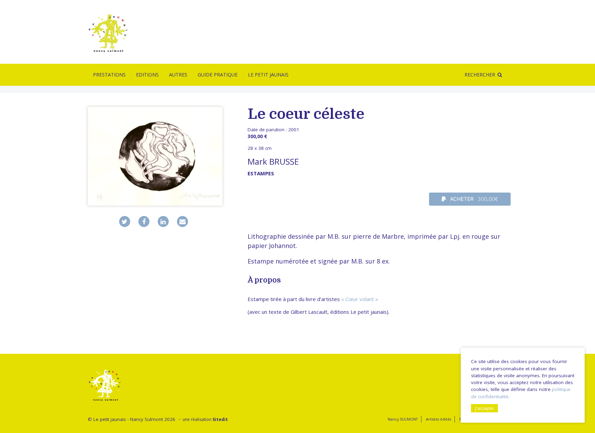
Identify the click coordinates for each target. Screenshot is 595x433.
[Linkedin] (163, 221)
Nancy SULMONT (403, 419)
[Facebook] (143, 221)
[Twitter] (124, 221)
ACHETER (474, 199)
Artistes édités (438, 419)
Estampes (261, 173)
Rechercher (479, 74)
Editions (147, 74)
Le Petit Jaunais (268, 74)
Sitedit (220, 419)
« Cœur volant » (359, 299)
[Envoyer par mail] (182, 221)
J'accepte (484, 408)
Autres (178, 74)
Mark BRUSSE (273, 161)
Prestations (109, 74)
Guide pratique (218, 74)
